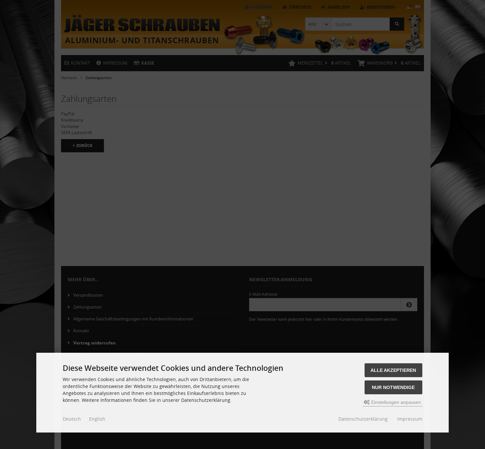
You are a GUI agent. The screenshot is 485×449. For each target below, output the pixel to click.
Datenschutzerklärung (363, 419)
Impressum (409, 419)
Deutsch (72, 419)
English (97, 419)
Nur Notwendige (393, 387)
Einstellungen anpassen (395, 402)
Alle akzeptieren (393, 370)
